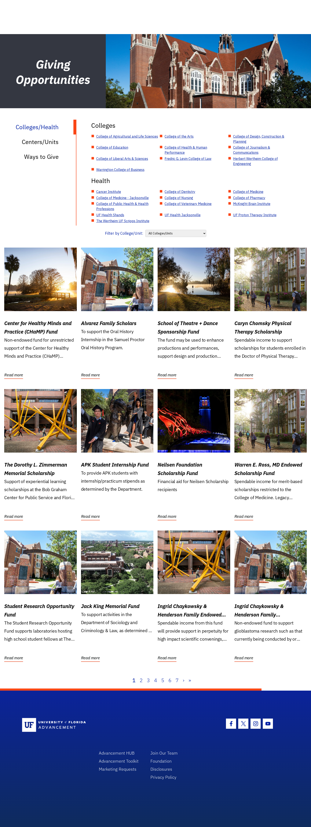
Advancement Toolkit (119, 761)
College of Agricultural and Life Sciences (127, 136)
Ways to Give (41, 157)
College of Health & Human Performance (186, 150)
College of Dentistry (180, 192)
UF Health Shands (110, 215)
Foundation (161, 761)
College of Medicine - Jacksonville (122, 198)
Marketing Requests (117, 769)
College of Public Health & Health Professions (122, 206)
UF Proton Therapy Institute (255, 215)
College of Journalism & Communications (251, 150)
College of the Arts (179, 136)
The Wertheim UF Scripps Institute (122, 221)
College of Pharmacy (249, 198)
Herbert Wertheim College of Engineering (255, 161)
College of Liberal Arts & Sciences (122, 159)
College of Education (112, 147)
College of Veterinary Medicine (188, 204)
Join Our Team (164, 753)
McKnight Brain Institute (251, 204)
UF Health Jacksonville (183, 215)
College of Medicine (248, 192)
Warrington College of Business (120, 170)
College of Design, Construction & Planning (258, 139)
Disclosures (161, 769)
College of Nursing (179, 198)
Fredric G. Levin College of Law (188, 159)
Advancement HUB (117, 753)
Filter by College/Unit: (124, 233)
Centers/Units (40, 142)
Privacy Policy (163, 777)
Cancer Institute (108, 192)
